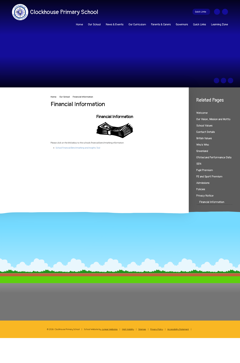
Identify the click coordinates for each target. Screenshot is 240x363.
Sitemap (142, 329)
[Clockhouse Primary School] (20, 12)
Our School (64, 97)
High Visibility (128, 329)
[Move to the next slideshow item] (223, 80)
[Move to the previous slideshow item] (216, 80)
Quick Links (200, 11)
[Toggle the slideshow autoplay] (230, 80)
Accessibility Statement (178, 329)
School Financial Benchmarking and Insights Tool (78, 147)
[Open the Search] (225, 12)
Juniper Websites (110, 329)
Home (53, 97)
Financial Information (83, 97)
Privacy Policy (156, 329)
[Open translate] (217, 12)
